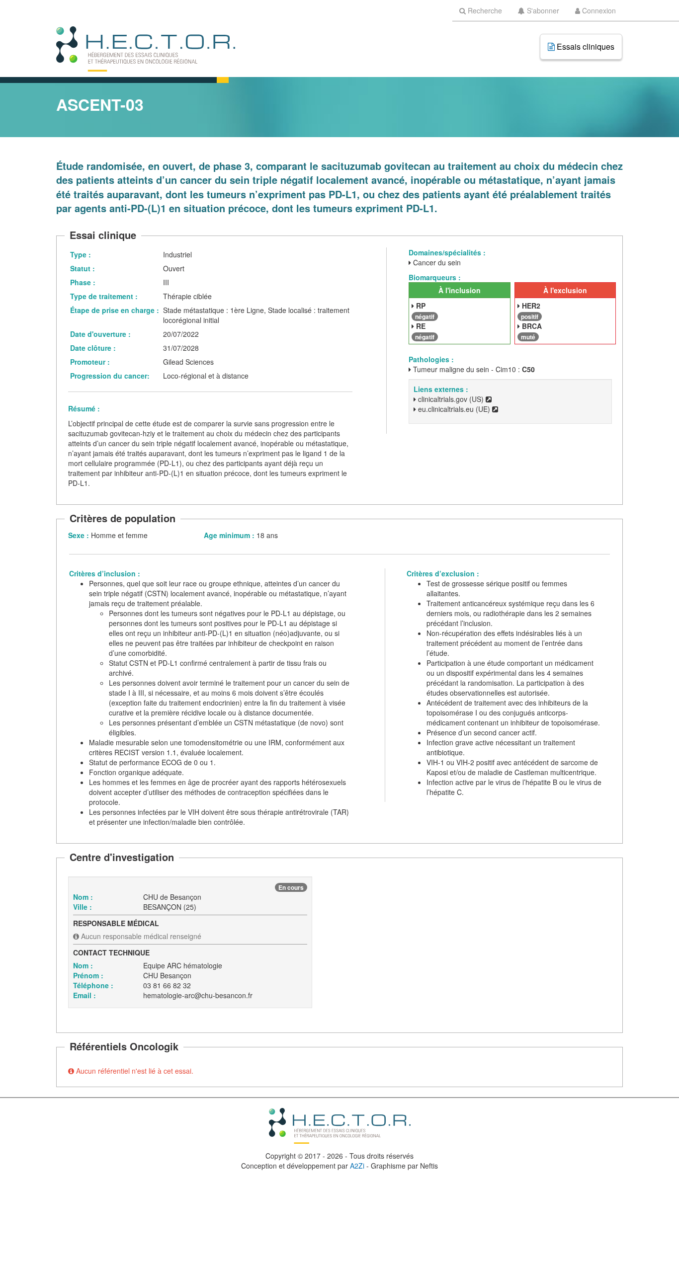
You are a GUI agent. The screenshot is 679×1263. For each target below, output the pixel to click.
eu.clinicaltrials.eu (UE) (454, 409)
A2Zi (357, 1166)
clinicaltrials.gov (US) (451, 399)
